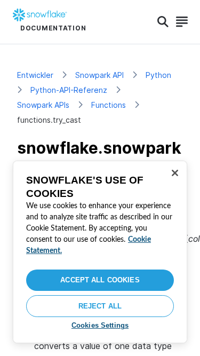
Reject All (100, 306)
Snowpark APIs (43, 104)
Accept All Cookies (99, 280)
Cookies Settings (100, 325)
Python (158, 75)
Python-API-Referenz (68, 89)
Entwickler (35, 75)
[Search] (163, 22)
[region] (100, 252)
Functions (108, 104)
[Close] (175, 173)
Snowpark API (99, 75)
